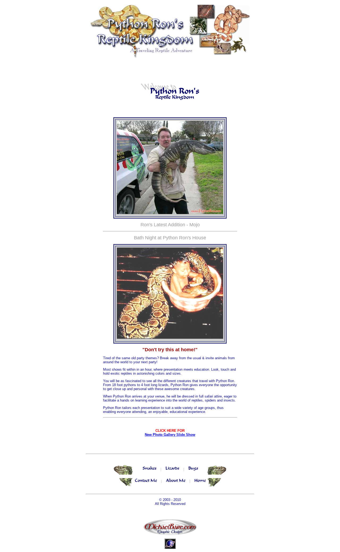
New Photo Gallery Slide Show (170, 435)
